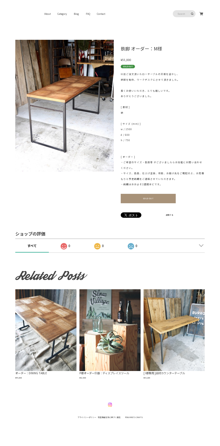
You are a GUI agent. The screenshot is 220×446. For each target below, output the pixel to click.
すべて (32, 245)
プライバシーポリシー (87, 417)
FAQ (88, 13)
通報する (169, 215)
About (47, 13)
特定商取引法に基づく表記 (109, 417)
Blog (76, 13)
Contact (101, 13)
